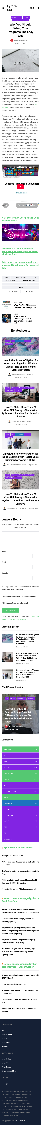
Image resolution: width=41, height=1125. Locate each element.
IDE (12, 341)
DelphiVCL (20, 779)
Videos (25, 20)
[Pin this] (31, 292)
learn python (10, 280)
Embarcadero (20, 1121)
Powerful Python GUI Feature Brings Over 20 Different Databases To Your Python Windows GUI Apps (19, 715)
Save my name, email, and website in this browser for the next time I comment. (20, 588)
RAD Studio (20, 821)
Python (26, 17)
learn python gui (29, 280)
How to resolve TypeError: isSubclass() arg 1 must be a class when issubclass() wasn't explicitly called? (18, 952)
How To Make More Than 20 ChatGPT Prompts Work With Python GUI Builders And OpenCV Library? (27, 656)
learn (34, 277)
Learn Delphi (6, 1059)
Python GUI (17, 20)
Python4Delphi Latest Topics (18, 847)
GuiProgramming (20, 277)
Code (7, 341)
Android (20, 749)
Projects (19, 341)
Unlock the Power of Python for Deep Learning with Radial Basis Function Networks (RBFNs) (20, 457)
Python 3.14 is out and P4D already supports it (19, 889)
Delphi (12, 698)
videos (20, 287)
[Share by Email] (34, 292)
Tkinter (19, 390)
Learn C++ (5, 1063)
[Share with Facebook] (24, 292)
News (20, 797)
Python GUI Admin (22, 40)
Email (4, 562)
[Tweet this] (26, 292)
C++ (7, 698)
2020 (6, 277)
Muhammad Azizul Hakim (22, 374)
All (3, 1030)
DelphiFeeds (6, 1067)
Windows (9, 343)
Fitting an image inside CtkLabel (14, 984)
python (21, 284)
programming (9, 284)
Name (4, 551)
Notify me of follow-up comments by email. (19, 596)
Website (5, 573)
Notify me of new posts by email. (15, 603)
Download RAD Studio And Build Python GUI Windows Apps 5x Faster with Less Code (20, 251)
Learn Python (16, 17)
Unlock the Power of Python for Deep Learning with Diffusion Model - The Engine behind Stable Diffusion (27, 639)
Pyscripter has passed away (12, 856)
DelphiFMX (20, 773)
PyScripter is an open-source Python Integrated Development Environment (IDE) (20, 265)
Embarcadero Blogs (9, 1071)
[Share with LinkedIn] (29, 292)
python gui (33, 284)
